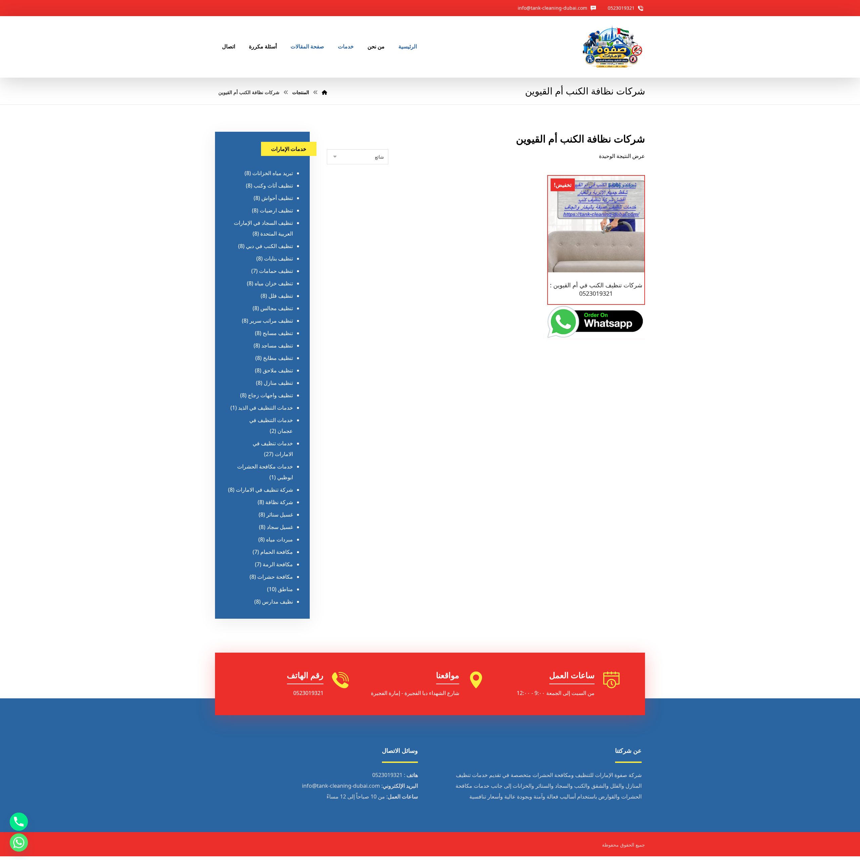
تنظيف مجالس (276, 308)
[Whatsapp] (19, 842)
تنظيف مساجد (277, 345)
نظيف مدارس (277, 601)
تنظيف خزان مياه (274, 283)
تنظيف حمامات (276, 271)
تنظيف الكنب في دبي (269, 246)
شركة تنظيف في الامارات (264, 489)
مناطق (285, 589)
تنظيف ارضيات (276, 210)
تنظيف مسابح (278, 333)
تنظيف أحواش (277, 198)
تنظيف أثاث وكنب (273, 185)
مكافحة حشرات (275, 576)
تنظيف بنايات (278, 258)
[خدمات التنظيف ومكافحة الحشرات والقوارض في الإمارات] (612, 47)
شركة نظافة (279, 502)
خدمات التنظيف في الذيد (265, 407)
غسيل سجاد (280, 527)
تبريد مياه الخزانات (272, 173)
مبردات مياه (279, 539)
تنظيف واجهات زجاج (270, 395)
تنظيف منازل (278, 382)
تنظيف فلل (280, 295)
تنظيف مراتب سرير (271, 320)
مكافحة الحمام (276, 552)
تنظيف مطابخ (278, 358)
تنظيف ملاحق (278, 370)
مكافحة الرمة (278, 564)
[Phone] (19, 822)
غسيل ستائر (279, 514)
